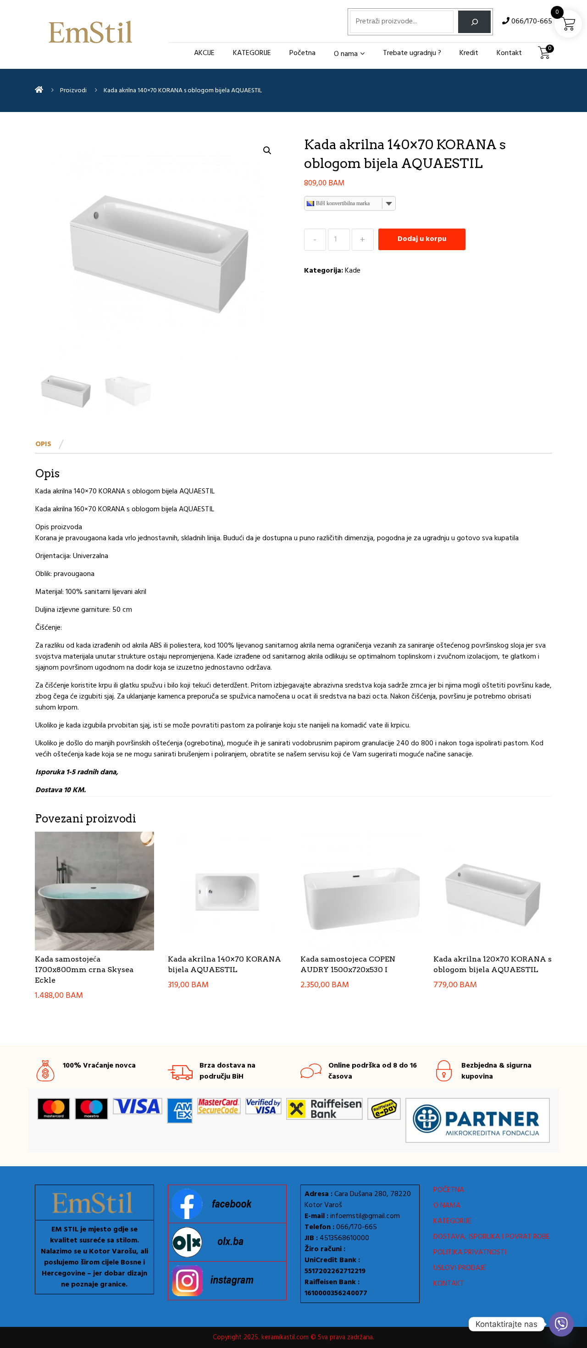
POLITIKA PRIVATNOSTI (469, 1253)
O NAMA (446, 1206)
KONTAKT (448, 1284)
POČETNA (448, 1190)
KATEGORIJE (252, 53)
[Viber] (561, 1324)
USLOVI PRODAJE (459, 1268)
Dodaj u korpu (422, 239)
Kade (352, 271)
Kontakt (509, 53)
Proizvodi (73, 90)
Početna (302, 53)
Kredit (469, 53)
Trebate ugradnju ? (412, 53)
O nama (346, 54)
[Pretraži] (474, 22)
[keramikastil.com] (39, 90)
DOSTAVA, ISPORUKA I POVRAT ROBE (491, 1237)
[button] (267, 150)
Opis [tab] (43, 444)
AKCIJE (204, 53)
